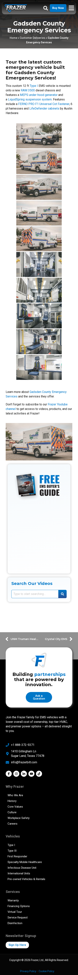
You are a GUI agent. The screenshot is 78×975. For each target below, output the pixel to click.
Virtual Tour (15, 912)
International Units (19, 873)
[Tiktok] (39, 774)
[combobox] (34, 594)
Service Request (18, 917)
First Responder (17, 856)
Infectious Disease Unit (22, 867)
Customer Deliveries (32, 37)
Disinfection (15, 923)
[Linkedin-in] (24, 774)
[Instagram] (16, 774)
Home (13, 37)
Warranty (13, 900)
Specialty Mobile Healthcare (25, 862)
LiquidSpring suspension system (30, 99)
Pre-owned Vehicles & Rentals (26, 879)
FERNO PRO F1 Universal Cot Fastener (43, 104)
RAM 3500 (28, 90)
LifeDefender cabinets (44, 108)
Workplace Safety (19, 818)
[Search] (62, 594)
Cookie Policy (46, 971)
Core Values (15, 806)
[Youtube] (31, 774)
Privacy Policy (28, 971)
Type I (34, 86)
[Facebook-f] (9, 774)
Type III (12, 850)
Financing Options (19, 906)
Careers (12, 823)
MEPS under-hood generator (39, 95)
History (12, 801)
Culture (12, 812)
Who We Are (15, 795)
